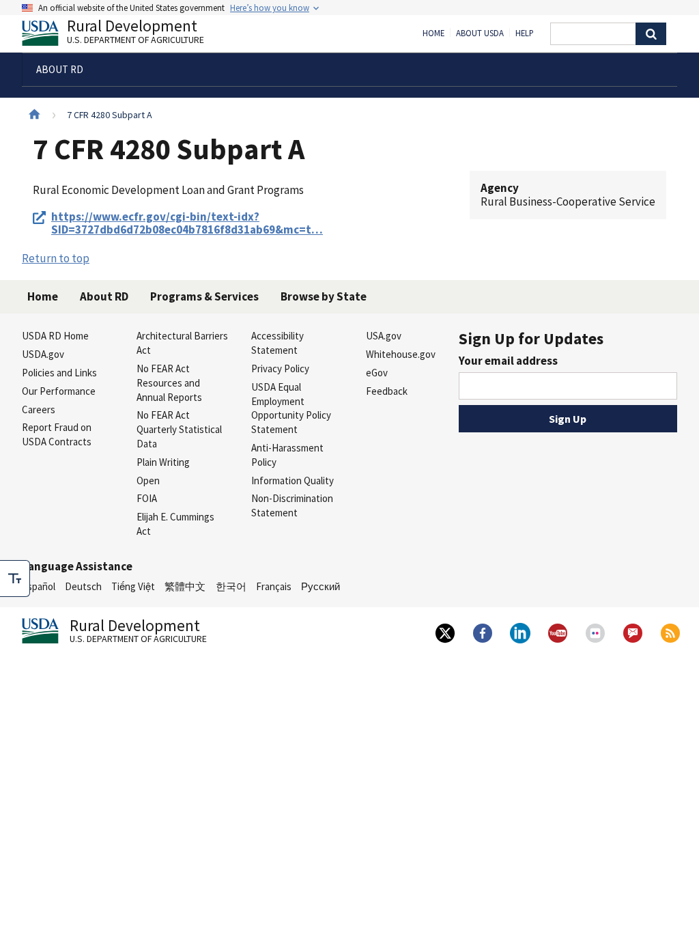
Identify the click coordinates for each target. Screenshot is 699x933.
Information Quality (292, 480)
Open (148, 480)
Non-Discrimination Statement (292, 505)
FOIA (147, 498)
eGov (377, 372)
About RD (104, 296)
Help (524, 33)
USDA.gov (43, 354)
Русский (320, 586)
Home (433, 33)
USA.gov (383, 335)
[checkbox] (15, 578)
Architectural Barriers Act (182, 343)
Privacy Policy (280, 368)
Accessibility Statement (277, 343)
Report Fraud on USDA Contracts (56, 434)
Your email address (508, 360)
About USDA (480, 33)
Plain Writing (163, 462)
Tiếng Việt (133, 586)
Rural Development (135, 33)
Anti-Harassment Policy (287, 455)
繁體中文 (185, 586)
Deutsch (83, 586)
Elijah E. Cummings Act (175, 524)
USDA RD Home (55, 335)
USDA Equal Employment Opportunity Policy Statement (291, 408)
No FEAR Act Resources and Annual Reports (169, 383)
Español (38, 586)
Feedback (387, 391)
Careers (38, 409)
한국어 (231, 586)
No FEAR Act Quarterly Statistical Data (179, 429)
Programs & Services (204, 296)
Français (273, 586)
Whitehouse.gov (401, 354)
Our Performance (59, 391)
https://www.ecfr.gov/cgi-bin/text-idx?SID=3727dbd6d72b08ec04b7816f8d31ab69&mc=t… (187, 223)
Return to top (55, 258)
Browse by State (324, 296)
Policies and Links (59, 372)
